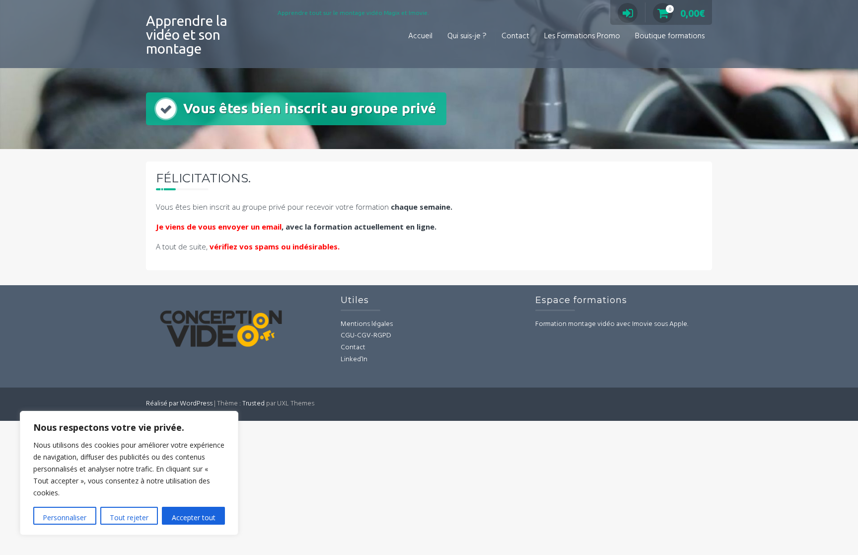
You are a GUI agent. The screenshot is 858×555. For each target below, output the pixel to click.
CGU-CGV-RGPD (366, 335)
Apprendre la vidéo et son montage (186, 34)
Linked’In (354, 359)
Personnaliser (64, 517)
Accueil (420, 36)
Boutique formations (670, 36)
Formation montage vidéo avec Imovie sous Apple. (611, 324)
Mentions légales (367, 324)
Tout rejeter (129, 517)
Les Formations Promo (582, 36)
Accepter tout (193, 517)
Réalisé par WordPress (179, 403)
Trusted (253, 403)
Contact (515, 36)
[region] (129, 473)
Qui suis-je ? (467, 36)
